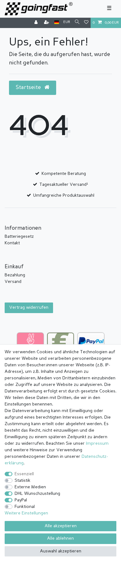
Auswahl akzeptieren (60, 551)
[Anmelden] (36, 23)
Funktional (25, 506)
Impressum (97, 443)
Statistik (22, 480)
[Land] (56, 22)
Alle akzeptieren (61, 526)
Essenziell (24, 474)
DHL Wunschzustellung (37, 493)
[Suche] (77, 22)
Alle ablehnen (60, 538)
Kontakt (12, 243)
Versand (13, 281)
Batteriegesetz (19, 236)
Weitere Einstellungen (26, 513)
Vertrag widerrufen (28, 307)
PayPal (21, 500)
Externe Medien (30, 487)
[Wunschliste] (86, 23)
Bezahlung (15, 275)
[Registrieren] (47, 23)
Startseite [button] (29, 87)
